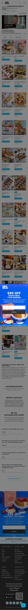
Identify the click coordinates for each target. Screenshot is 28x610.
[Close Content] (26, 285)
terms (25, 325)
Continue (14, 312)
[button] (14, 305)
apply (20, 325)
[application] (23, 605)
